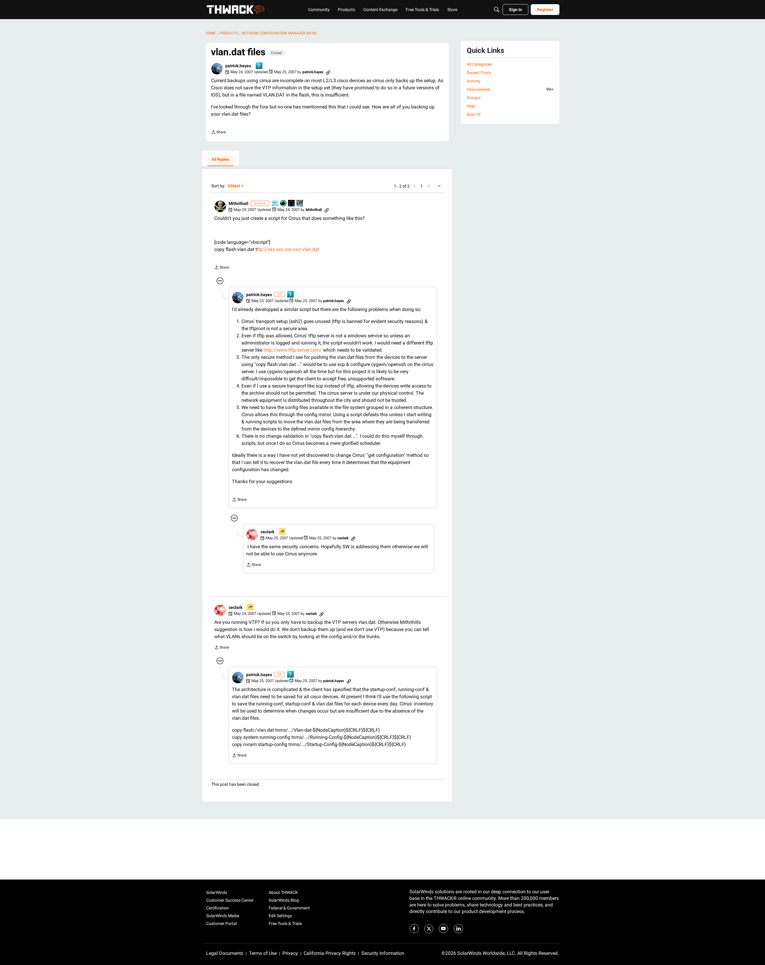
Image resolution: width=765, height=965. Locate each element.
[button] (217, 69)
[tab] (220, 160)
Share (218, 133)
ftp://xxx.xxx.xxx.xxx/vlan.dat (288, 249)
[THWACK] (235, 10)
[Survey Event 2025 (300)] (275, 203)
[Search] (496, 9)
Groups (474, 97)
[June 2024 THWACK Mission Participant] (300, 203)
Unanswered (510, 89)
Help (471, 106)
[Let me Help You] (282, 532)
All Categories (479, 64)
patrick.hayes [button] (238, 65)
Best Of (474, 114)
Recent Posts (479, 72)
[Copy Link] (328, 72)
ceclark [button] (267, 531)
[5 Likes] (283, 203)
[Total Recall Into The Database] (291, 203)
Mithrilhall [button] (238, 203)
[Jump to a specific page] (438, 186)
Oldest (234, 186)
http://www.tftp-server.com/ (293, 350)
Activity (474, 81)
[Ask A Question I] (259, 66)
